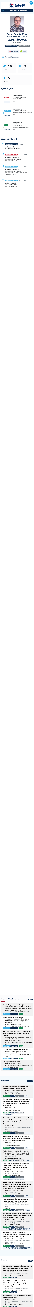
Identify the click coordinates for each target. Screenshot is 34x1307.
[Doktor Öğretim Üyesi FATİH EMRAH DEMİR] (17, 25)
